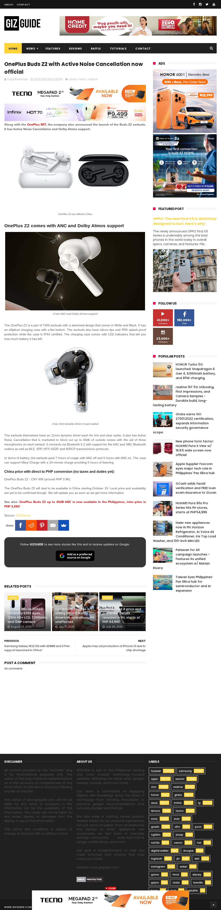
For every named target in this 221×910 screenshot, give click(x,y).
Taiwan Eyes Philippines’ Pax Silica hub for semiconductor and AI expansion (194, 584)
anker (183, 866)
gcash (155, 827)
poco (198, 827)
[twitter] (207, 4)
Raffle (96, 48)
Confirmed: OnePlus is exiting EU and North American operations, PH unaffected (74, 615)
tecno (180, 811)
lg (199, 803)
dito (177, 827)
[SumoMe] (63, 525)
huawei (156, 771)
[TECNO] (110, 900)
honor (155, 795)
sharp (179, 835)
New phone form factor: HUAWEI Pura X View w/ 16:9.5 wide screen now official (195, 448)
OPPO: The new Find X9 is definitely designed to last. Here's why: (184, 221)
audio (73, 79)
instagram (158, 866)
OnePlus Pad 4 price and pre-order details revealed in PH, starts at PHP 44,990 (122, 615)
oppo (154, 779)
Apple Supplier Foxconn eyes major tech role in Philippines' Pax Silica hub (195, 468)
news (82, 79)
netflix (155, 843)
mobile (13, 597)
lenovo (155, 811)
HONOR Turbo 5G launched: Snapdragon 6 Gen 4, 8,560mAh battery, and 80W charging (196, 371)
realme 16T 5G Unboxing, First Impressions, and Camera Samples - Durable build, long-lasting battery (183, 396)
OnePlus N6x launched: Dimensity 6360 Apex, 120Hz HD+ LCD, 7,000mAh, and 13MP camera (28, 615)
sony (154, 819)
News (30, 48)
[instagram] (200, 4)
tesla (176, 882)
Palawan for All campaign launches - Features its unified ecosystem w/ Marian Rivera (181, 559)
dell (196, 858)
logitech (156, 858)
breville (198, 882)
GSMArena (23, 515)
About (9, 4)
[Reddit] (31, 525)
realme (178, 787)
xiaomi (179, 779)
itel (199, 843)
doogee (188, 850)
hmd (176, 874)
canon (178, 843)
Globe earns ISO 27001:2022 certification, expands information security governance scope (183, 423)
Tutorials (118, 48)
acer (177, 819)
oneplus (92, 79)
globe (178, 795)
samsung (185, 771)
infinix (178, 803)
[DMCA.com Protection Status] (90, 881)
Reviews (75, 48)
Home (13, 48)
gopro (155, 882)
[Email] (52, 525)
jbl (178, 858)
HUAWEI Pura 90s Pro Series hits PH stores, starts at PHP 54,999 (192, 507)
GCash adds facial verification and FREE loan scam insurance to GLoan (196, 488)
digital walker (160, 850)
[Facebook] (20, 525)
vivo (153, 787)
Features (53, 48)
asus (154, 803)
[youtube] (214, 4)
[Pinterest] (42, 525)
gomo (155, 874)
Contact (23, 4)
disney (197, 874)
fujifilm (155, 835)
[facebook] (194, 4)
